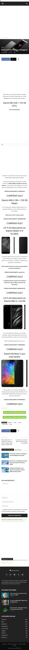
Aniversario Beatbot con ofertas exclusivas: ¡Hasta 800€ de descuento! (17, 469)
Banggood (10, 422)
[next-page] (5, 475)
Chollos (15, 422)
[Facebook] (6, 574)
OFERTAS (6, 37)
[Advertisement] (14, 21)
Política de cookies (22, 644)
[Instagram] (10, 574)
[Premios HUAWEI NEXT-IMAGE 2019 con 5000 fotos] (5, 602)
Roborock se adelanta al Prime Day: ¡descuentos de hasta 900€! (18, 462)
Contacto (14, 645)
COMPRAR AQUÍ (14, 195)
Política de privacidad (12, 644)
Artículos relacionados (7, 449)
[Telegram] (14, 574)
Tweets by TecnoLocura (7, 563)
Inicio (2, 37)
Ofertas (19, 422)
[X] (18, 574)
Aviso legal (4, 644)
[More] (18, 59)
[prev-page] (2, 475)
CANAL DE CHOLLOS (19, 412)
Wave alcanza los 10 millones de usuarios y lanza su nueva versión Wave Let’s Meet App (7, 442)
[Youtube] (22, 574)
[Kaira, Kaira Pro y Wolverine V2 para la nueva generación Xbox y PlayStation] (5, 609)
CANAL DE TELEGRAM (19, 417)
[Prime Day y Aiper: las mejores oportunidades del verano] (5, 455)
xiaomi (10, 424)
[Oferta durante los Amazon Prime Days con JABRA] (5, 595)
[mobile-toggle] (2, 4)
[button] (27, 4)
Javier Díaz (5, 52)
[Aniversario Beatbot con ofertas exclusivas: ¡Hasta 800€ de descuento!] (5, 469)
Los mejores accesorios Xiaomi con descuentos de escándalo (22, 441)
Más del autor (18, 449)
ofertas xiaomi (5, 424)
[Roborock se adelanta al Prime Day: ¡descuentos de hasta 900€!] (5, 462)
